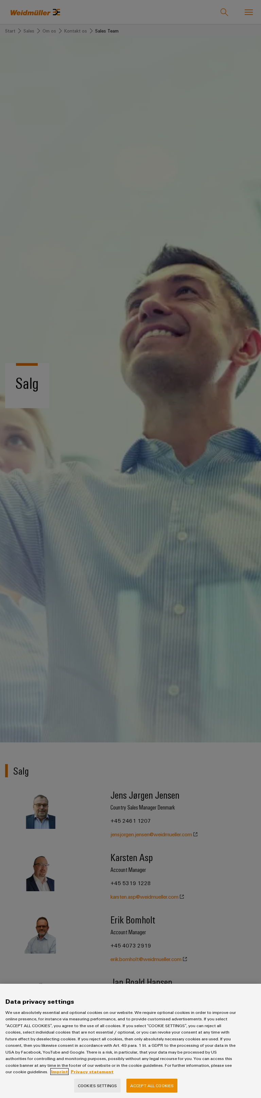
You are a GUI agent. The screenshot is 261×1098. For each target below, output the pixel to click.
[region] (130, 1041)
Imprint (59, 1071)
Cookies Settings (97, 1085)
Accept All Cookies (152, 1085)
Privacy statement (92, 1071)
